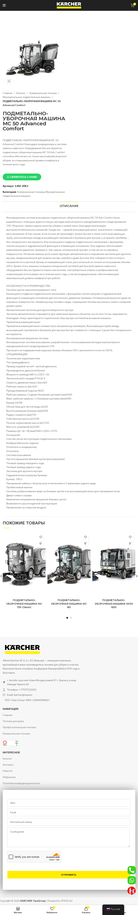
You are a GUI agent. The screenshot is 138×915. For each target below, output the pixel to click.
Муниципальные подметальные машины (27, 96)
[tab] (69, 206)
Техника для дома (13, 721)
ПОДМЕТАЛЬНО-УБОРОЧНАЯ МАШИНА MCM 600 (114, 604)
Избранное (9, 777)
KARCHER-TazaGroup (32, 900)
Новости (7, 770)
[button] (22, 177)
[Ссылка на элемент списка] (41, 690)
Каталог (21, 93)
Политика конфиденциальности (21, 783)
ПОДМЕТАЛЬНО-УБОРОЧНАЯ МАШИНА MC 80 (69, 604)
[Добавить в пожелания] (41, 537)
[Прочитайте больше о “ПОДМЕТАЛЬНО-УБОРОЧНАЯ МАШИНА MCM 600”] (130, 543)
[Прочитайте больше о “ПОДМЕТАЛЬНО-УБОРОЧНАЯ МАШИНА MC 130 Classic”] (41, 543)
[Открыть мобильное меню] (4, 5)
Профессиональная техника (19, 727)
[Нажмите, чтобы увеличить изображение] (9, 81)
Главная (8, 93)
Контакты (8, 764)
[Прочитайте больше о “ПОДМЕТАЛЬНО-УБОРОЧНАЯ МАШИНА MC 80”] (85, 543)
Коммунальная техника (43, 93)
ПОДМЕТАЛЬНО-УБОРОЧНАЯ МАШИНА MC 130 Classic (24, 604)
